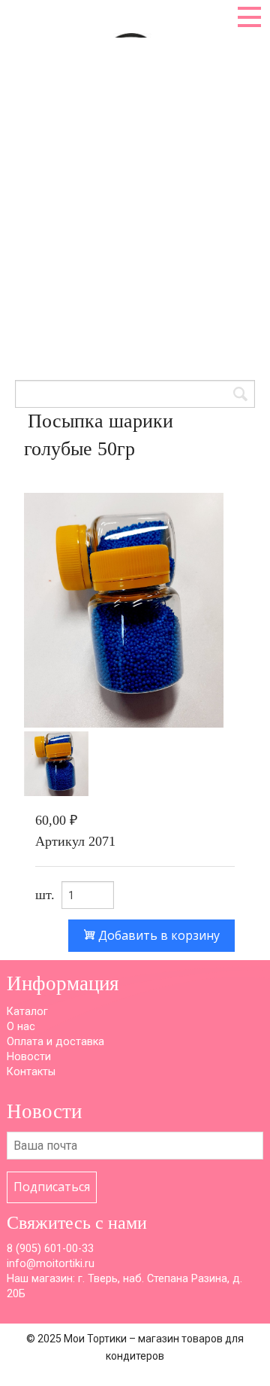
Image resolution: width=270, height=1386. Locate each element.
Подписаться (52, 1186)
